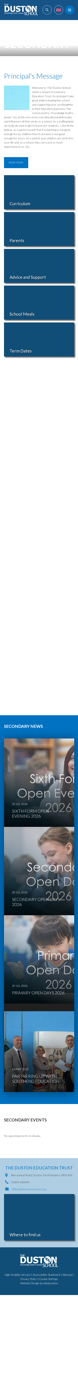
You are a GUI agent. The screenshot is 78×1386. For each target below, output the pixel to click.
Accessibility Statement (46, 1274)
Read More (16, 162)
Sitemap (67, 1274)
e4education (50, 1283)
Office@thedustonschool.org (28, 1189)
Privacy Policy (28, 1279)
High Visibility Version (18, 1274)
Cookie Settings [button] (48, 1279)
